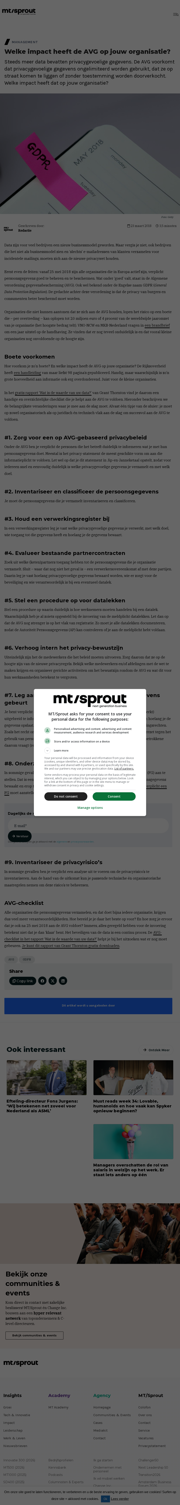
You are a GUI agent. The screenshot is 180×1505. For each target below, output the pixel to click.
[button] (90, 751)
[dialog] (90, 752)
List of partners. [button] (124, 768)
